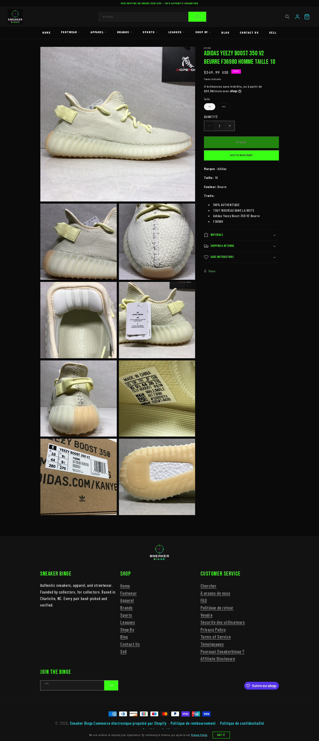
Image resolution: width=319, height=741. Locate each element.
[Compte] (297, 16)
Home (46, 32)
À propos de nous (215, 592)
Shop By (201, 32)
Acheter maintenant (241, 155)
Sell (273, 32)
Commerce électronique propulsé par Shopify (130, 723)
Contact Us (249, 32)
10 (212, 107)
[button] (287, 16)
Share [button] (211, 271)
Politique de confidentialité (242, 723)
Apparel (97, 32)
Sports (149, 32)
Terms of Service (216, 636)
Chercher (209, 585)
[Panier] (306, 16)
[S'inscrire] (111, 685)
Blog (225, 32)
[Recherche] (197, 17)
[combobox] (153, 16)
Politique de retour (217, 607)
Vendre (207, 614)
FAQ (204, 600)
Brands (123, 32)
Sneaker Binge (81, 723)
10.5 (226, 107)
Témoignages (212, 643)
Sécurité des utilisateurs (223, 622)
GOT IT (221, 735)
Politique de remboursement (193, 723)
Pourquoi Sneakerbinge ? (223, 651)
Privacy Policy (213, 629)
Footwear (69, 32)
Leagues (175, 32)
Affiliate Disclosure (218, 658)
